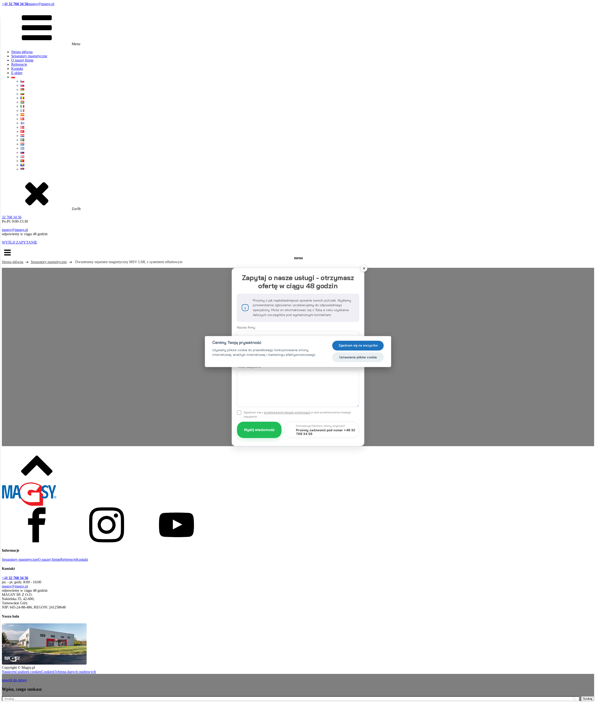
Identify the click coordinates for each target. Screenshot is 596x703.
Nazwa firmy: (246, 327)
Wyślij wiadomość (259, 430)
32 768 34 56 (11, 217)
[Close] (363, 268)
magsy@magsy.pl (41, 4)
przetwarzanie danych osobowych (287, 412)
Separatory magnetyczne (29, 56)
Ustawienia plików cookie (358, 357)
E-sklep (16, 73)
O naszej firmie (22, 60)
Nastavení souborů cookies (21, 672)
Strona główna (22, 52)
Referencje (19, 64)
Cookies (47, 672)
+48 (15, 4)
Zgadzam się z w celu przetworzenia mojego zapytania (297, 414)
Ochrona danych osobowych (75, 672)
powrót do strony (14, 680)
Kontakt (17, 69)
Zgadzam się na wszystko (358, 345)
